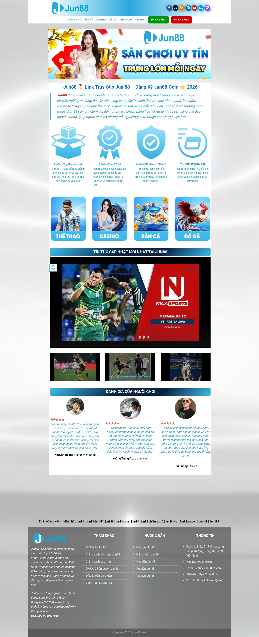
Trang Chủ (74, 19)
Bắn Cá (88, 19)
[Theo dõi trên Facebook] (169, 8)
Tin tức (140, 19)
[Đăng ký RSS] (182, 8)
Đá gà (112, 19)
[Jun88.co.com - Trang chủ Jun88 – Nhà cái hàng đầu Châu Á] (70, 8)
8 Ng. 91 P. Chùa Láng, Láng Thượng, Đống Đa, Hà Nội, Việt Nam (206, 551)
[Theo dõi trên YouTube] (195, 8)
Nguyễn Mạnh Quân (209, 580)
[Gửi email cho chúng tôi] (175, 8)
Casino (101, 19)
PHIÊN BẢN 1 (158, 19)
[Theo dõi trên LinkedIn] (188, 8)
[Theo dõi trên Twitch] (207, 8)
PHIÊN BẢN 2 (181, 19)
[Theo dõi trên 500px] (201, 8)
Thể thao (125, 19)
